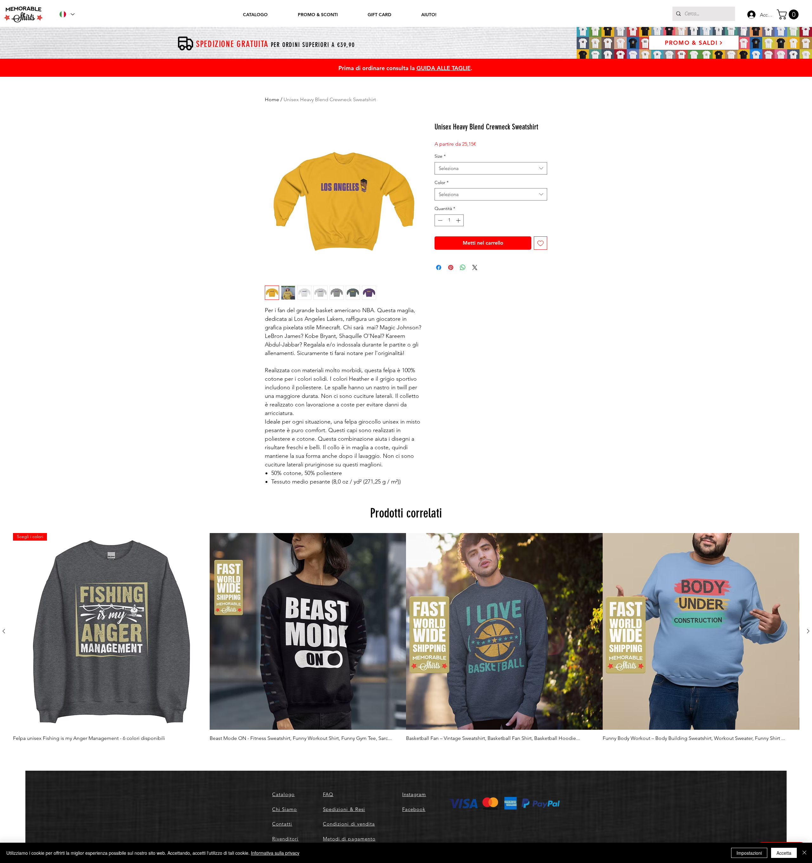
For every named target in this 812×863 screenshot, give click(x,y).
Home (272, 99)
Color (442, 182)
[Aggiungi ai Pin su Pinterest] (451, 267)
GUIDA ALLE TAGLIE (443, 68)
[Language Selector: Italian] (66, 14)
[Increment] (459, 220)
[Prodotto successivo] (808, 829)
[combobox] (491, 168)
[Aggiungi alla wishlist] (540, 243)
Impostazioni (749, 853)
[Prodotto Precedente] (4, 829)
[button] (789, 14)
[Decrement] (439, 220)
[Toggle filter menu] (532, 576)
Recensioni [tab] (280, 557)
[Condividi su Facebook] (438, 267)
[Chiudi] (804, 853)
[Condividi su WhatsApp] (463, 267)
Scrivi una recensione (479, 515)
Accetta (783, 853)
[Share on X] (475, 267)
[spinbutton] (449, 220)
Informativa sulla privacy (275, 853)
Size (440, 156)
